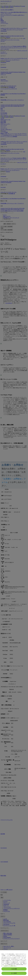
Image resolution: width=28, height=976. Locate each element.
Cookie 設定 (14, 968)
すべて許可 (14, 973)
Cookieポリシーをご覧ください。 (10, 965)
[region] (14, 963)
